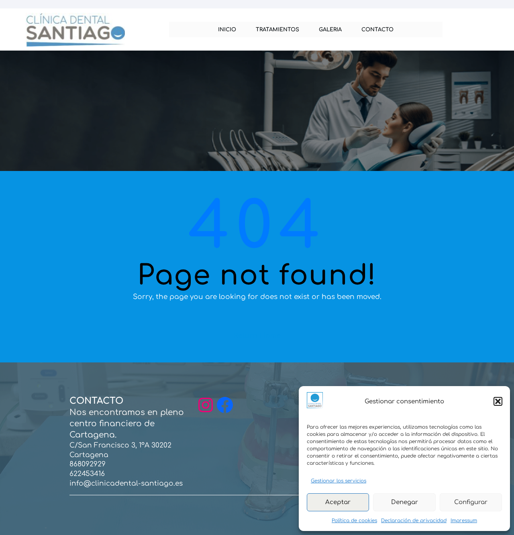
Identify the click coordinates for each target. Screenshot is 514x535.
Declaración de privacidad (414, 520)
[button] (498, 401)
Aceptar (338, 502)
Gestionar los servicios (338, 481)
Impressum (464, 520)
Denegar (404, 502)
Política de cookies (354, 520)
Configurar (470, 502)
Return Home (257, 336)
